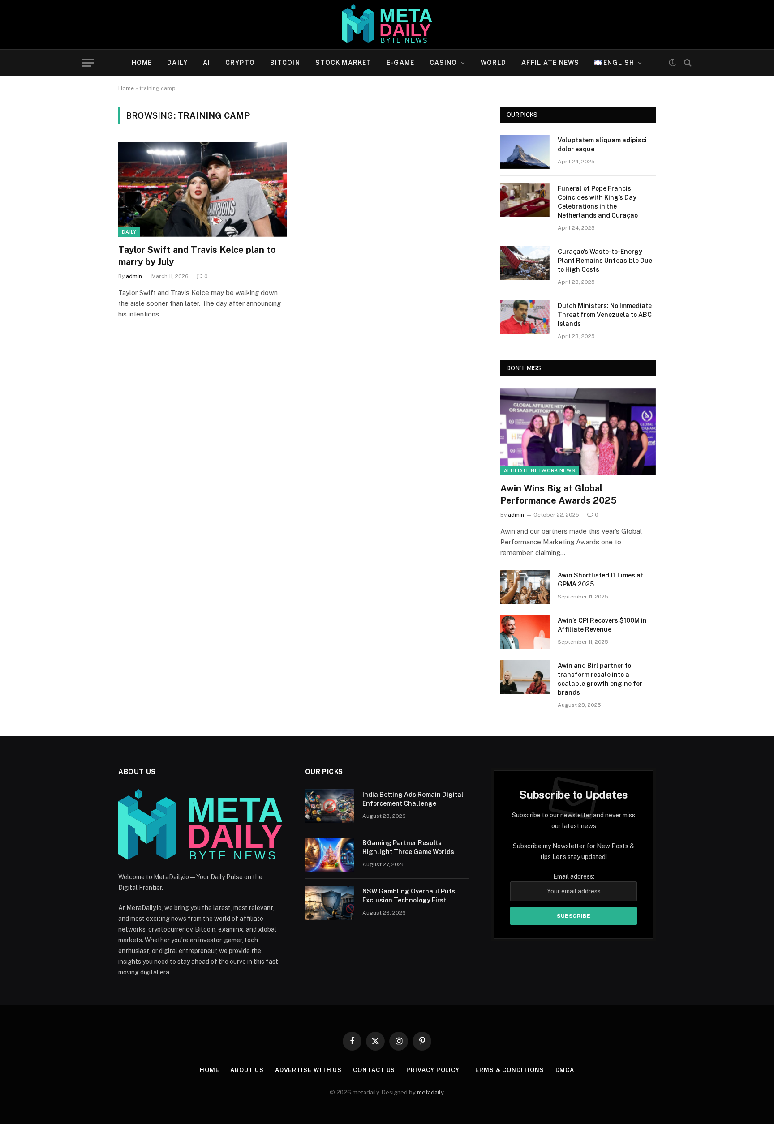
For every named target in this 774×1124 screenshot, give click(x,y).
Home (142, 62)
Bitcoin (285, 62)
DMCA (565, 1070)
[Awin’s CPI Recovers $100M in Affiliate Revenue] (525, 632)
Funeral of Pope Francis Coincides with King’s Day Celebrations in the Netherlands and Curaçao (598, 202)
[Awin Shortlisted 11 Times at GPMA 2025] (525, 587)
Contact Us (374, 1070)
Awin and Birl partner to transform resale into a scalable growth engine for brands (600, 679)
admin (134, 276)
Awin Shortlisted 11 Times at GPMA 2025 (600, 580)
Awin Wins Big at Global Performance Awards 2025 (558, 494)
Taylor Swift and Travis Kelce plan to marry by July (197, 255)
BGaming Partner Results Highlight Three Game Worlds (408, 847)
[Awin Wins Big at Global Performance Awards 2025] (578, 431)
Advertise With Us (308, 1070)
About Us (246, 1070)
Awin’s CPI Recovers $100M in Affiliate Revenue (602, 625)
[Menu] (88, 63)
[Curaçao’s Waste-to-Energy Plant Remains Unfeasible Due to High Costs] (525, 263)
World (494, 62)
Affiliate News (550, 62)
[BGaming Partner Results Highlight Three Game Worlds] (329, 855)
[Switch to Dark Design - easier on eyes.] (672, 63)
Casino (443, 62)
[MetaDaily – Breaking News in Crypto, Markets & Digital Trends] (387, 24)
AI (206, 62)
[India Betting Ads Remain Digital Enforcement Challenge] (329, 806)
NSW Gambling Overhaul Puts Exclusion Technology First (408, 896)
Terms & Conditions (507, 1070)
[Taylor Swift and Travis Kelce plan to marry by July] (202, 189)
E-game (400, 62)
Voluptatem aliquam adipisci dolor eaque (602, 145)
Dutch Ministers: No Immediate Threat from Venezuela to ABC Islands (605, 314)
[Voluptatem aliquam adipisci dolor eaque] (525, 152)
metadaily (430, 1092)
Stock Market (343, 62)
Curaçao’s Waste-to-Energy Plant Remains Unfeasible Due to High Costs (605, 260)
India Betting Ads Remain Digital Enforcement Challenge (413, 799)
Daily (177, 62)
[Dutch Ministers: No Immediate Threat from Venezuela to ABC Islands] (525, 317)
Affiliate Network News (539, 470)
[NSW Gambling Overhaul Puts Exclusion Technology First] (329, 903)
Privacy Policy (433, 1070)
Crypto (240, 62)
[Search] (687, 63)
